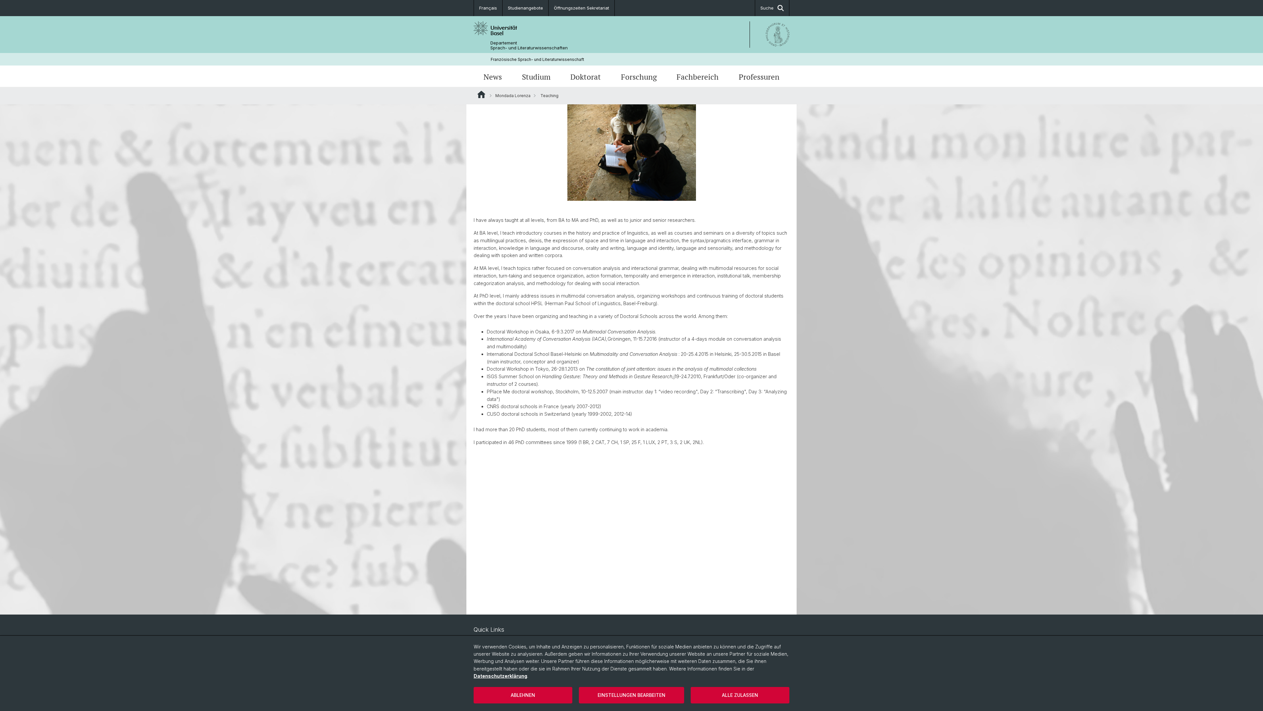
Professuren (759, 77)
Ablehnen (523, 695)
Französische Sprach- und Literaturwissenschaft (537, 59)
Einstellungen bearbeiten (631, 695)
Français (488, 8)
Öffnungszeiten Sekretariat (581, 8)
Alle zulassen (740, 695)
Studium (536, 77)
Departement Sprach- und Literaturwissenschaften (529, 45)
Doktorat (585, 77)
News (492, 77)
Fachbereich (698, 77)
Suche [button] (767, 8)
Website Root (481, 94)
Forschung (639, 77)
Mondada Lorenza (513, 95)
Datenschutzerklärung (500, 676)
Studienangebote (525, 8)
